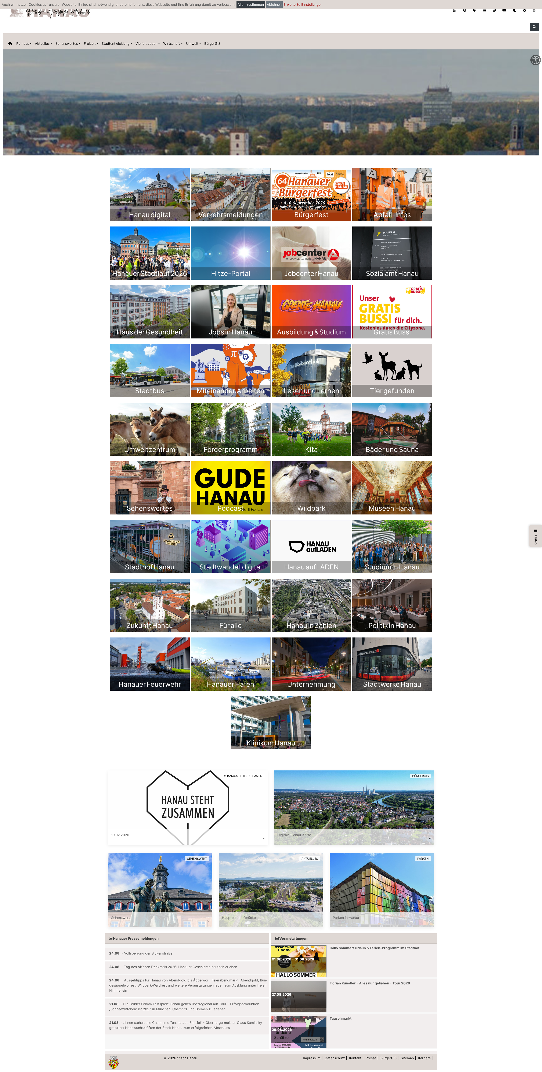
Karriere (424, 1058)
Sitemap (407, 1058)
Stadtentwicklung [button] (116, 43)
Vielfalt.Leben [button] (146, 43)
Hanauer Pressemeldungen (135, 938)
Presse (371, 1058)
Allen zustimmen (251, 4)
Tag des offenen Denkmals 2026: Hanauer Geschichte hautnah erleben (180, 967)
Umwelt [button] (192, 43)
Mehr (150, 194)
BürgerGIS (212, 43)
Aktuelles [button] (42, 43)
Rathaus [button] (22, 43)
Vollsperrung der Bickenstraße (148, 953)
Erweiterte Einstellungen (302, 4)
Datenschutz (335, 1058)
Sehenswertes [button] (66, 43)
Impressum (312, 1058)
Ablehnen (274, 4)
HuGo (536, 536)
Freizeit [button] (90, 43)
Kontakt (355, 1058)
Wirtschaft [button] (171, 43)
